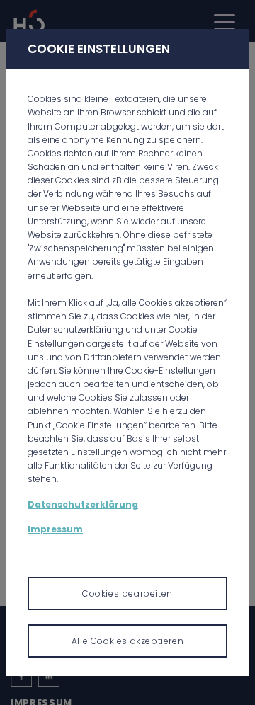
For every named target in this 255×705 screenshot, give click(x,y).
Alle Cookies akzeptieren (127, 641)
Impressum (55, 529)
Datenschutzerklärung (83, 504)
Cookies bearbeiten (127, 594)
